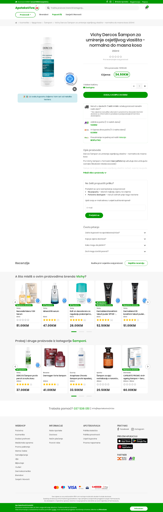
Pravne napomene (91, 442)
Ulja (16, 459)
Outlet (18, 467)
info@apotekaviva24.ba (103, 408)
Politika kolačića (90, 430)
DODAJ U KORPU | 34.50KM (115, 94)
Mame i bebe (21, 451)
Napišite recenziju (136, 263)
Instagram (139, 429)
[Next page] (147, 302)
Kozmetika (20, 434)
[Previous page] (15, 302)
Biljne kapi (19, 463)
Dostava (53, 434)
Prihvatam (138, 508)
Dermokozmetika (23, 471)
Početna (19, 430)
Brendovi (43, 14)
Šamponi (79, 341)
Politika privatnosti (91, 434)
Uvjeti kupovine (90, 438)
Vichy (80, 276)
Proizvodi (24, 14)
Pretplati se (94, 215)
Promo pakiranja (22, 446)
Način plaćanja (56, 438)
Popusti (56, 14)
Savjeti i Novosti (73, 14)
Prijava (145, 2)
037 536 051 (81, 408)
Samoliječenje (21, 455)
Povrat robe (54, 442)
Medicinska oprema (24, 442)
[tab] (74, 331)
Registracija (135, 2)
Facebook (124, 429)
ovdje (54, 510)
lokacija (122, 137)
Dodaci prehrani (22, 438)
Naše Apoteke (122, 2)
